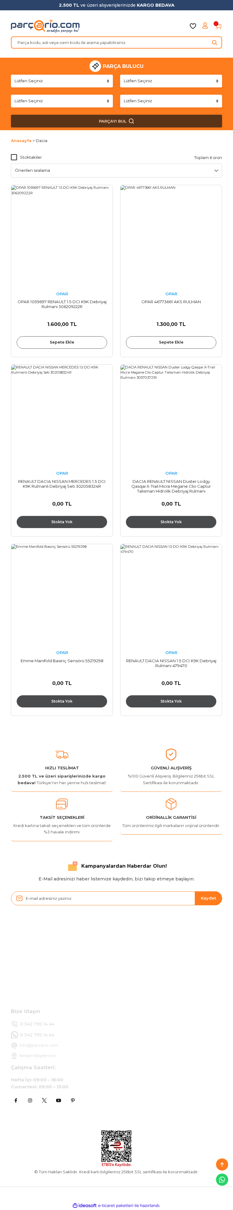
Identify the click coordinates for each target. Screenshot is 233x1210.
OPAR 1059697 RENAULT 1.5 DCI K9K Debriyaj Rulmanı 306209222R (62, 304)
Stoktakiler (31, 157)
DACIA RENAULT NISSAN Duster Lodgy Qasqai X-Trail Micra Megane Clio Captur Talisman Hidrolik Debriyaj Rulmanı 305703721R (171, 486)
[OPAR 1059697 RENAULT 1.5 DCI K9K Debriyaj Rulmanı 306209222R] (62, 235)
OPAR (62, 293)
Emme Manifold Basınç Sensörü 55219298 (62, 660)
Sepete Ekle (62, 342)
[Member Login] (205, 26)
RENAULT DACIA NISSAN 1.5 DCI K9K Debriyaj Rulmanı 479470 (171, 663)
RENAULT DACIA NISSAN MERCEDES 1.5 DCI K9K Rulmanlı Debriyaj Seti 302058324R (62, 484)
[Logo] (45, 26)
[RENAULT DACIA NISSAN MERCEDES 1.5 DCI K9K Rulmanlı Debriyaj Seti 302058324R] (62, 415)
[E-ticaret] (115, 1205)
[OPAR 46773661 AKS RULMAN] (171, 235)
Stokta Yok (62, 522)
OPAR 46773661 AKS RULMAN (171, 301)
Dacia (41, 140)
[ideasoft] (85, 1205)
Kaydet (208, 898)
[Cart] (218, 26)
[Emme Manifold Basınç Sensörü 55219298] (62, 595)
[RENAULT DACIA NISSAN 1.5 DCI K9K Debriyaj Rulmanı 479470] (171, 595)
